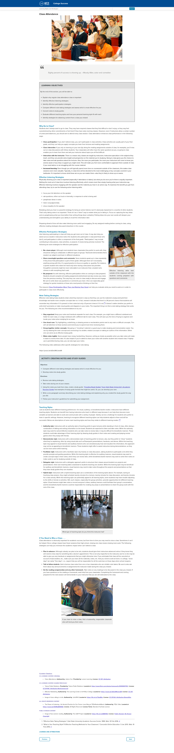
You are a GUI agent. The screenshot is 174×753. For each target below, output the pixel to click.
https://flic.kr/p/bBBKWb (100, 714)
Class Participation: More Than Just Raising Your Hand (68, 287)
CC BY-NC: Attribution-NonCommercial (55, 688)
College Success (60, 3)
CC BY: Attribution (104, 679)
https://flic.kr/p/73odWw (95, 697)
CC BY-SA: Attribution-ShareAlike (120, 697)
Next (130, 739)
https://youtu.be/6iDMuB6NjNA (53, 707)
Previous (44, 739)
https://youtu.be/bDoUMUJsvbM (111, 692)
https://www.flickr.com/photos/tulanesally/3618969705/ (109, 686)
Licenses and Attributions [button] (49, 732)
